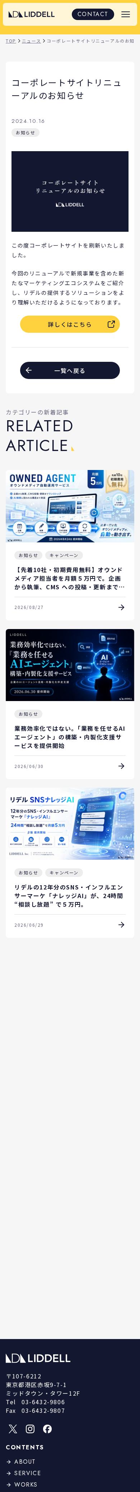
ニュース (31, 41)
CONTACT (93, 14)
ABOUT (25, 1462)
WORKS (26, 1485)
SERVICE (27, 1473)
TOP (11, 41)
